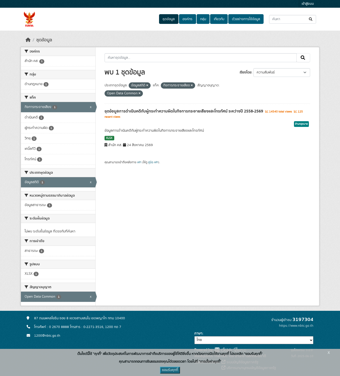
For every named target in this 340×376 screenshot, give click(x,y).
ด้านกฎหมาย (301, 124)
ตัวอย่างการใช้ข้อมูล (246, 19)
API (139, 162)
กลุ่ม (203, 19)
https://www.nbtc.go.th (296, 325)
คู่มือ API (153, 162)
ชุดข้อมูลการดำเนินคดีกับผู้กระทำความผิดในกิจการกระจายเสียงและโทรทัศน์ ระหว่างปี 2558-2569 (184, 111)
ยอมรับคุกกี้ (170, 370)
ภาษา (198, 333)
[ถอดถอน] (147, 86)
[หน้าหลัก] (28, 40)
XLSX (109, 138)
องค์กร (187, 19)
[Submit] (311, 19)
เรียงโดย (245, 72)
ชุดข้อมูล (169, 19)
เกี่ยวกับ (219, 19)
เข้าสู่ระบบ (308, 3)
